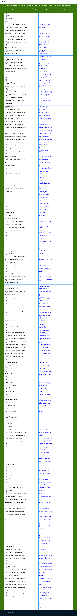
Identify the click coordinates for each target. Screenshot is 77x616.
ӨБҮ (4, 2)
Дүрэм (72, 1)
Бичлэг (58, 1)
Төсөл (53, 1)
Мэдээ (48, 1)
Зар (68, 1)
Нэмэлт (64, 1)
